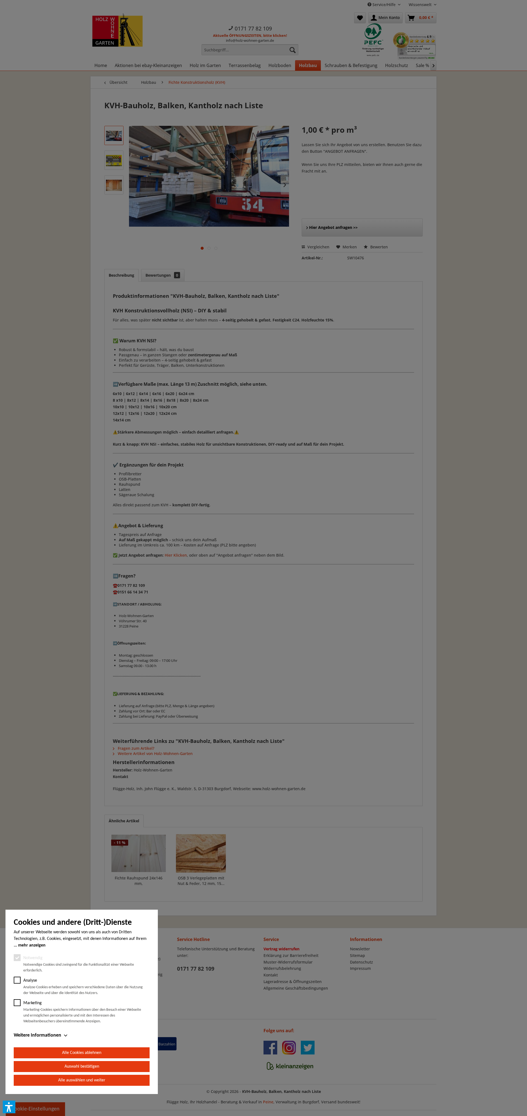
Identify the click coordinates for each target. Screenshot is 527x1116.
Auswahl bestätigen (82, 1066)
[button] (9, 1107)
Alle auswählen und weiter (81, 1080)
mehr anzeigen (32, 945)
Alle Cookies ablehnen (81, 1053)
